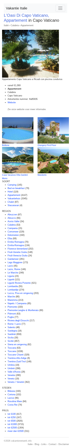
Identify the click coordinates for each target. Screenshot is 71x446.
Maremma (13, 300)
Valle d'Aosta (14, 371)
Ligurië (11, 279)
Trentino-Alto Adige (17, 358)
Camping (12, 185)
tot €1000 (12, 424)
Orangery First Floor (47, 145)
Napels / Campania (17, 303)
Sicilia (11, 337)
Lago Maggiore (15, 262)
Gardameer (13, 259)
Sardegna (12, 330)
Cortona (11, 394)
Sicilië (11, 341)
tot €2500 (12, 427)
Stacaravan (13, 205)
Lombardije (13, 289)
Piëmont (12, 313)
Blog (37, 444)
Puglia (11, 317)
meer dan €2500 (16, 431)
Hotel (10, 191)
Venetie (11, 375)
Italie (30, 444)
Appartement (27, 25)
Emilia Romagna (16, 242)
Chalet (11, 202)
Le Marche (13, 272)
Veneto (11, 378)
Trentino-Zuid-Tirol (17, 361)
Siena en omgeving (17, 344)
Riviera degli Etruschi (18, 320)
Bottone (5, 145)
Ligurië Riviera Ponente (19, 283)
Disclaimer (63, 444)
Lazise (11, 398)
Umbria (11, 365)
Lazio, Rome (14, 269)
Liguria (11, 276)
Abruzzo (12, 218)
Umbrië (11, 368)
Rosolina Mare (15, 401)
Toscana (12, 348)
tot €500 (12, 421)
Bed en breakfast (16, 188)
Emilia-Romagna (16, 245)
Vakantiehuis (14, 198)
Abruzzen (12, 214)
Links (44, 444)
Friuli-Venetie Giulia (17, 252)
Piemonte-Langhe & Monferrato (23, 310)
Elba (10, 238)
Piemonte (12, 307)
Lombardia (13, 286)
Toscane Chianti (16, 354)
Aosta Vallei (13, 221)
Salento (11, 327)
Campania (13, 228)
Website (12, 102)
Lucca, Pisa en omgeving (20, 293)
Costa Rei (12, 404)
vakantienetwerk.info (21, 441)
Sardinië (12, 334)
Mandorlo (42, 175)
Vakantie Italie (16, 8)
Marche (11, 296)
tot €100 (12, 414)
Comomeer (13, 231)
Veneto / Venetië (16, 382)
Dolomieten (13, 235)
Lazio (10, 266)
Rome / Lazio (14, 324)
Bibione (11, 391)
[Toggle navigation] (60, 8)
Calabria (15, 25)
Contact (52, 444)
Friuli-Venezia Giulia (17, 255)
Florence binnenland (18, 248)
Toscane (12, 351)
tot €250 (12, 417)
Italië (6, 25)
